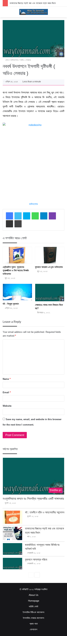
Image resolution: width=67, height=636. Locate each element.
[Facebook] (9, 215)
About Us (33, 595)
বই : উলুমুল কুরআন (11, 303)
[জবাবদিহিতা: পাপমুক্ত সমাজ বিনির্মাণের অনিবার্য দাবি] (12, 549)
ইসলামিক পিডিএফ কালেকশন (33, 612)
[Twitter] (18, 215)
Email (7, 392)
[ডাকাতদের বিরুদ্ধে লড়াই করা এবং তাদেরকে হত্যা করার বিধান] (12, 533)
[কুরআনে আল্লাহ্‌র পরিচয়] (12, 564)
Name (7, 379)
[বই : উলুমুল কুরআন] (17, 292)
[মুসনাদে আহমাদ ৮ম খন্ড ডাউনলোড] (49, 255)
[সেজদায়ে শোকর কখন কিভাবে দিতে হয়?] (49, 292)
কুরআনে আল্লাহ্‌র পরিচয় (36, 559)
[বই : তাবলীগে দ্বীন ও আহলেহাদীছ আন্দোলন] (12, 517)
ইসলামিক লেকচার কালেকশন (33, 618)
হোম (6, 60)
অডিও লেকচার (25, 60)
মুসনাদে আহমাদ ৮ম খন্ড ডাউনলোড (49, 267)
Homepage (33, 600)
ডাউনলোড (14, 60)
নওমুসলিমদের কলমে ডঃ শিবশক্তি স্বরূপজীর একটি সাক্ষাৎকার (33, 498)
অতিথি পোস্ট (33, 606)
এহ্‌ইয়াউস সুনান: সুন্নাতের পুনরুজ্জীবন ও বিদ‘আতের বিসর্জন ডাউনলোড (16, 270)
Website (7, 406)
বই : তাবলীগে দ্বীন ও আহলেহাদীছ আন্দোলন (44, 512)
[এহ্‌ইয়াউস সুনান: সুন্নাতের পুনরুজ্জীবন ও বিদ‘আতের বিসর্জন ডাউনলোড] (17, 255)
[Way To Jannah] (33, 12)
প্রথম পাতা (33, 623)
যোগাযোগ (33, 629)
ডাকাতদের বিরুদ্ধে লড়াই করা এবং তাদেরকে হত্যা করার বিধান (33, 3)
